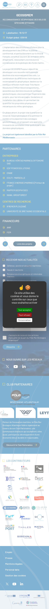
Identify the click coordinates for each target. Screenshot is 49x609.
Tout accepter (24, 310)
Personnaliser (24, 320)
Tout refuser (24, 315)
